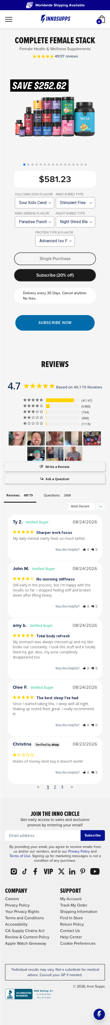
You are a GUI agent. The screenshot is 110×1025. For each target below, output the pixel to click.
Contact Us (70, 931)
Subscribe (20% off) (55, 275)
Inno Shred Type (69, 194)
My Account (71, 899)
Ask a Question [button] (57, 479)
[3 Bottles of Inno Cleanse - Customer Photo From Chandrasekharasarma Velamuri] (92, 438)
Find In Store (71, 918)
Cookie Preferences (77, 943)
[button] (24, 165)
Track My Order (73, 905)
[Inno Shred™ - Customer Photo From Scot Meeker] (36, 454)
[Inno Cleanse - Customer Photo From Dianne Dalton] (73, 438)
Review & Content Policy (27, 937)
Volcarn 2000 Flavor (34, 194)
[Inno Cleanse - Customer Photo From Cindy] (54, 438)
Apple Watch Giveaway (25, 943)
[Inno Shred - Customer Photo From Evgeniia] (73, 454)
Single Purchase (55, 258)
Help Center (71, 937)
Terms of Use (19, 856)
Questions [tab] (52, 495)
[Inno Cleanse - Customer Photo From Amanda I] (17, 438)
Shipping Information (78, 911)
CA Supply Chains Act (25, 931)
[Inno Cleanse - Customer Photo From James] (36, 438)
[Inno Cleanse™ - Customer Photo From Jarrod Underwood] (54, 454)
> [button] (72, 787)
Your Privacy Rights (22, 911)
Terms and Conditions (24, 918)
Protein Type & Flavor (54, 232)
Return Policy (72, 924)
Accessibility (16, 924)
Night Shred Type (70, 213)
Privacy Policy (79, 851)
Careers (12, 899)
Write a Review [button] (57, 466)
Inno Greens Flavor (32, 213)
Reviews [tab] (13, 495)
